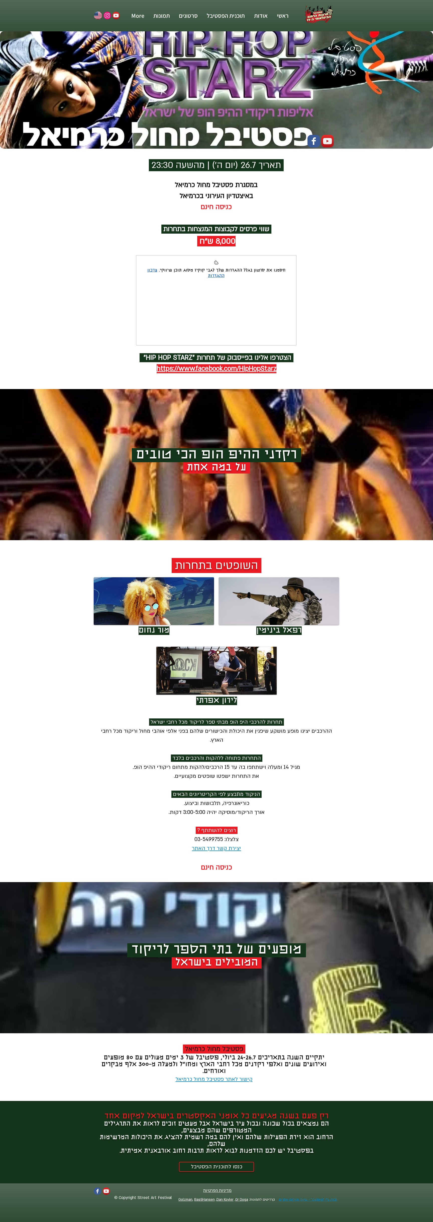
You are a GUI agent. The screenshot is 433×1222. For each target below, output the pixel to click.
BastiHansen (204, 1199)
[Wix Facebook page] (313, 141)
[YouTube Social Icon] (116, 15)
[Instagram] (107, 15)
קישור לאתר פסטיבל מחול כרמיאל (214, 1079)
